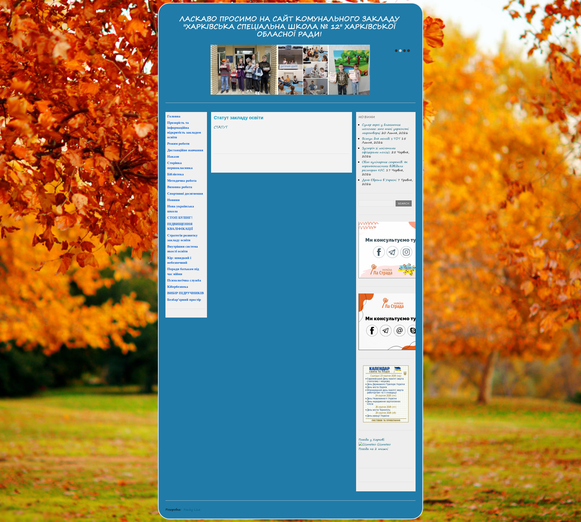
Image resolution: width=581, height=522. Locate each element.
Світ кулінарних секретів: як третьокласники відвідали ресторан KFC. (384, 166)
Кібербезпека (177, 286)
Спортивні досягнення (185, 193)
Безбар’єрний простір (184, 299)
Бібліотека (175, 174)
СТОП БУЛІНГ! (179, 217)
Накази (173, 156)
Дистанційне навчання (185, 150)
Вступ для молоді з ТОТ (381, 138)
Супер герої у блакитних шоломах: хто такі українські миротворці (385, 128)
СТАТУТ (221, 127)
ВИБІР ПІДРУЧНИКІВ (185, 293)
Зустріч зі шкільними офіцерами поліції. (379, 150)
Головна (173, 116)
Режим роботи (178, 143)
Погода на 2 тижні (373, 448)
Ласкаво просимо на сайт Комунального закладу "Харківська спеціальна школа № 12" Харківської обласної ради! (289, 26)
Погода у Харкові (371, 439)
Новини (173, 200)
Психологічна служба (184, 280)
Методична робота (182, 180)
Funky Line (192, 509)
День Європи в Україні (379, 179)
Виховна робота (179, 187)
